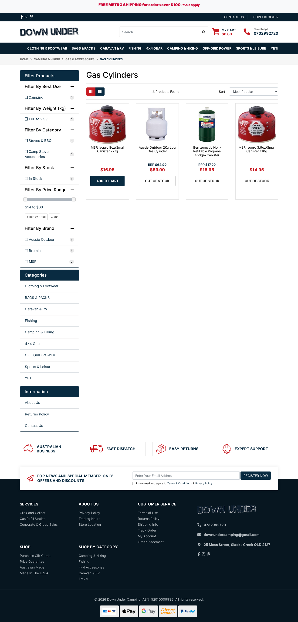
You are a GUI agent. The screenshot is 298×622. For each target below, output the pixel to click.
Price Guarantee (32, 561)
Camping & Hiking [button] (182, 48)
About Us (32, 402)
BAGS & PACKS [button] (83, 48)
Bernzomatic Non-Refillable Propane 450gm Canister (207, 151)
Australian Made (32, 567)
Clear (54, 216)
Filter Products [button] (39, 75)
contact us (234, 17)
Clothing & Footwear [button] (47, 48)
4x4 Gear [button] (154, 48)
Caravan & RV (36, 309)
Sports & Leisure (39, 367)
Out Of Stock (157, 181)
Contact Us (34, 425)
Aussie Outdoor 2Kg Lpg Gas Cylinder (157, 149)
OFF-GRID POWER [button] (217, 48)
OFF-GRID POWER (40, 355)
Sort (222, 92)
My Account (147, 536)
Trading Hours (89, 519)
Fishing (31, 320)
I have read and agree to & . (174, 483)
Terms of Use (148, 513)
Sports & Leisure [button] (251, 48)
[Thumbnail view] (90, 91)
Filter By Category (43, 129)
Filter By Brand (39, 228)
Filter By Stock (39, 167)
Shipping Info (148, 524)
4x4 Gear (33, 343)
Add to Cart (107, 181)
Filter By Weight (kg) (45, 108)
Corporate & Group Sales (39, 524)
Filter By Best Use (43, 86)
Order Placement (151, 542)
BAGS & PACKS (37, 297)
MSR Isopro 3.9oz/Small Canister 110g (257, 149)
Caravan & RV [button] (112, 48)
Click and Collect (32, 513)
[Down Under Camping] (49, 31)
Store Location (90, 524)
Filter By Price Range (46, 189)
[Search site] (203, 32)
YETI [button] (274, 48)
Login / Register (265, 17)
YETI (29, 378)
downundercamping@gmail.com (232, 534)
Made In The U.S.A (34, 573)
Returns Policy (37, 414)
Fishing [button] (135, 48)
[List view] (100, 91)
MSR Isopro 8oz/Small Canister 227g (107, 149)
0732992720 (266, 33)
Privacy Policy (203, 483)
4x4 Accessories (91, 567)
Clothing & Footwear (41, 286)
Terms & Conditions (179, 483)
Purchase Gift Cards (35, 556)
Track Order (147, 530)
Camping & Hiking (39, 332)
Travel (83, 579)
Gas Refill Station (32, 519)
